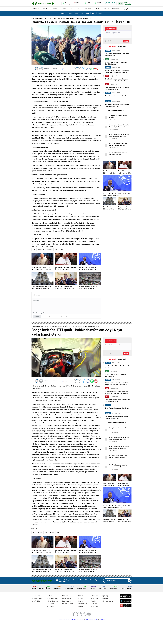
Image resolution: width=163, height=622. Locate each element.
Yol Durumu (113, 587)
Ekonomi (64, 9)
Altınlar (80, 596)
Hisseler (93, 587)
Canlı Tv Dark (51, 596)
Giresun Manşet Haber (37, 18)
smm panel (50, 606)
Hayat (93, 13)
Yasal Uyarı (102, 619)
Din (82, 13)
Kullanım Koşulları (93, 619)
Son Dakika (35, 9)
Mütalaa (40, 532)
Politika (100, 13)
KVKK (86, 619)
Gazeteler (115, 9)
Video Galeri (94, 598)
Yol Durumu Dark (37, 598)
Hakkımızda (61, 619)
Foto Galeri (87, 9)
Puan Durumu (81, 587)
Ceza (34, 249)
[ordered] (54, 316)
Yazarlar (106, 9)
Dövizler (80, 598)
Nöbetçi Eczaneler (52, 601)
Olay (56, 249)
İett (34, 532)
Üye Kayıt (105, 598)
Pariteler (102, 587)
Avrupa (70, 13)
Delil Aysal (41, 249)
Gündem (54, 9)
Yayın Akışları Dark (52, 598)
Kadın (78, 9)
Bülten (76, 13)
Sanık (61, 249)
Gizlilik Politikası (74, 619)
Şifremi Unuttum (107, 601)
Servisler (45, 9)
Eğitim (87, 13)
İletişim (67, 619)
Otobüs (52, 532)
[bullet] (57, 316)
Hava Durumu (69, 587)
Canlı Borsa (65, 596)
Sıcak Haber (94, 606)
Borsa (34, 587)
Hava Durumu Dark (37, 596)
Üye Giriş (105, 596)
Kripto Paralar (126, 587)
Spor (71, 9)
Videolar (97, 9)
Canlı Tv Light (36, 601)
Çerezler (82, 619)
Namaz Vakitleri (44, 587)
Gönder (37, 316)
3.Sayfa (63, 13)
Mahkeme (49, 249)
